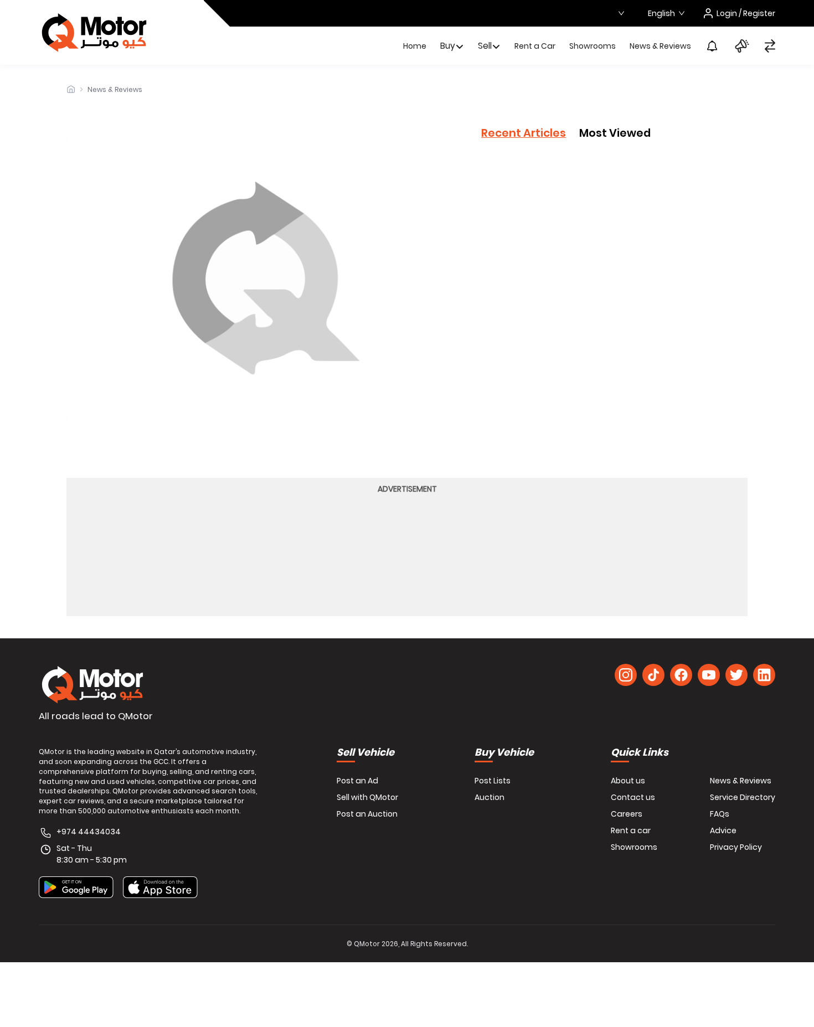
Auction (489, 797)
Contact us (633, 797)
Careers (626, 814)
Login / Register (746, 13)
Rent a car (631, 830)
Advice (723, 830)
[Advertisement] (407, 553)
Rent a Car (534, 46)
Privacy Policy (736, 847)
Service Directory (742, 797)
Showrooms (592, 46)
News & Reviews (660, 46)
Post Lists (493, 781)
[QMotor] (92, 685)
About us (628, 781)
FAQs (719, 814)
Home (414, 46)
